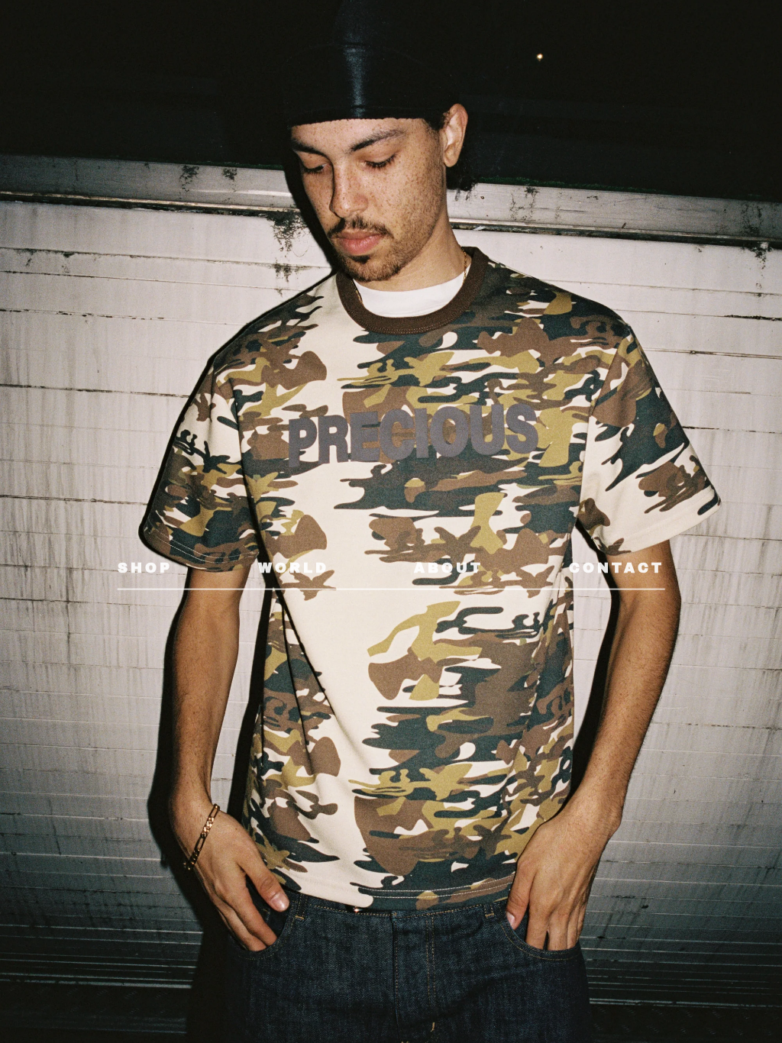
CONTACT (616, 568)
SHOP (145, 568)
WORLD (293, 568)
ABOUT (448, 568)
